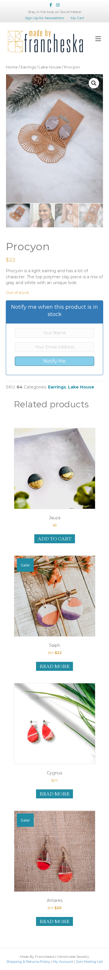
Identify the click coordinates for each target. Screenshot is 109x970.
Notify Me (54, 361)
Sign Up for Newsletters (44, 18)
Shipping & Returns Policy (28, 961)
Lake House (50, 67)
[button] (94, 83)
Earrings (28, 67)
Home (12, 67)
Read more (54, 666)
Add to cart (55, 539)
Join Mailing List (89, 961)
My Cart (77, 18)
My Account (63, 961)
